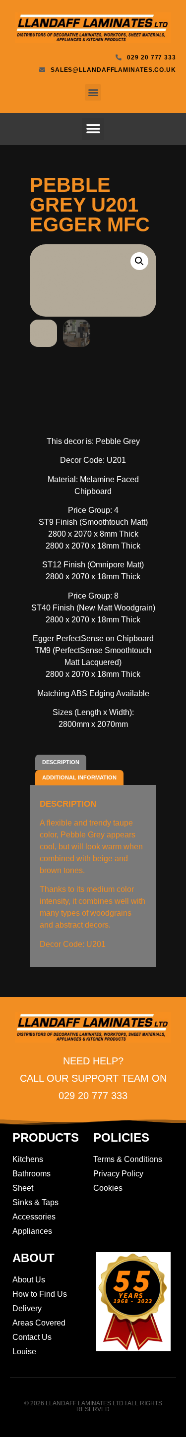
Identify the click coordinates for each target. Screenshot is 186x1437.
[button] (93, 92)
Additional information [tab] (79, 777)
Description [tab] (60, 762)
